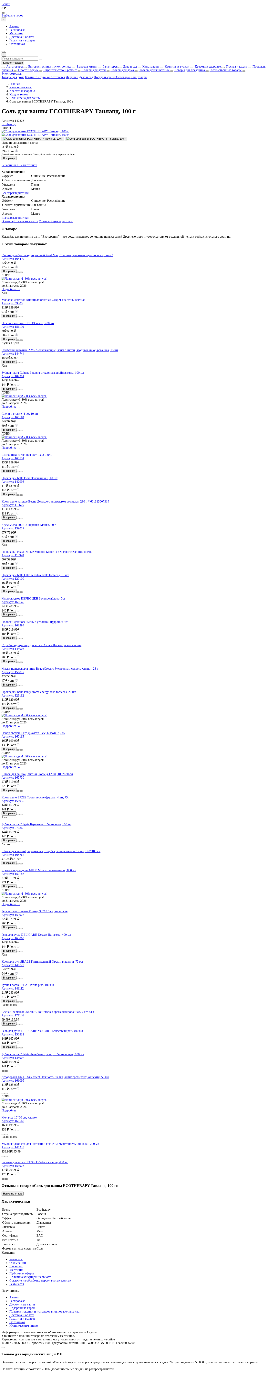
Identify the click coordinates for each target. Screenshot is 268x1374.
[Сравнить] (18, 272)
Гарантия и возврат (22, 40)
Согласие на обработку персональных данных (40, 1280)
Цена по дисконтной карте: (20, 142)
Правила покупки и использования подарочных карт (45, 1311)
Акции (14, 26)
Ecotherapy (9, 124)
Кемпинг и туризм (176, 66)
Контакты (16, 1259)
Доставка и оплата (21, 36)
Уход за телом (18, 94)
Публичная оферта (21, 1273)
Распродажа (17, 29)
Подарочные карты (22, 1308)
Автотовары (14, 66)
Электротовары (12, 73)
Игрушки (72, 77)
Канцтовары (150, 66)
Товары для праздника (189, 70)
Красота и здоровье (207, 66)
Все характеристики (15, 193)
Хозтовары (57, 77)
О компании (17, 1262)
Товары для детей (93, 70)
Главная (14, 83)
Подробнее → (11, 289)
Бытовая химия (86, 66)
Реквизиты (16, 1284)
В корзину (9, 158)
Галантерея (110, 66)
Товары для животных (154, 70)
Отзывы (44, 221)
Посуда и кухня (236, 66)
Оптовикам (17, 44)
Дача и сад (129, 66)
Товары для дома (122, 70)
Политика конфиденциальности (30, 1277)
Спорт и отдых (27, 70)
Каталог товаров (13, 62)
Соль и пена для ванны (24, 98)
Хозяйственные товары (226, 70)
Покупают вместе (26, 221)
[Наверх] (3, 1347)
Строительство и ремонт (60, 70)
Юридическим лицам (23, 1325)
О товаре (8, 221)
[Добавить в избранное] (21, 272)
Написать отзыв (12, 1193)
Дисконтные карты (22, 1304)
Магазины (16, 33)
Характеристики (61, 221)
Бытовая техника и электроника (49, 66)
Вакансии (16, 1266)
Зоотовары (122, 77)
